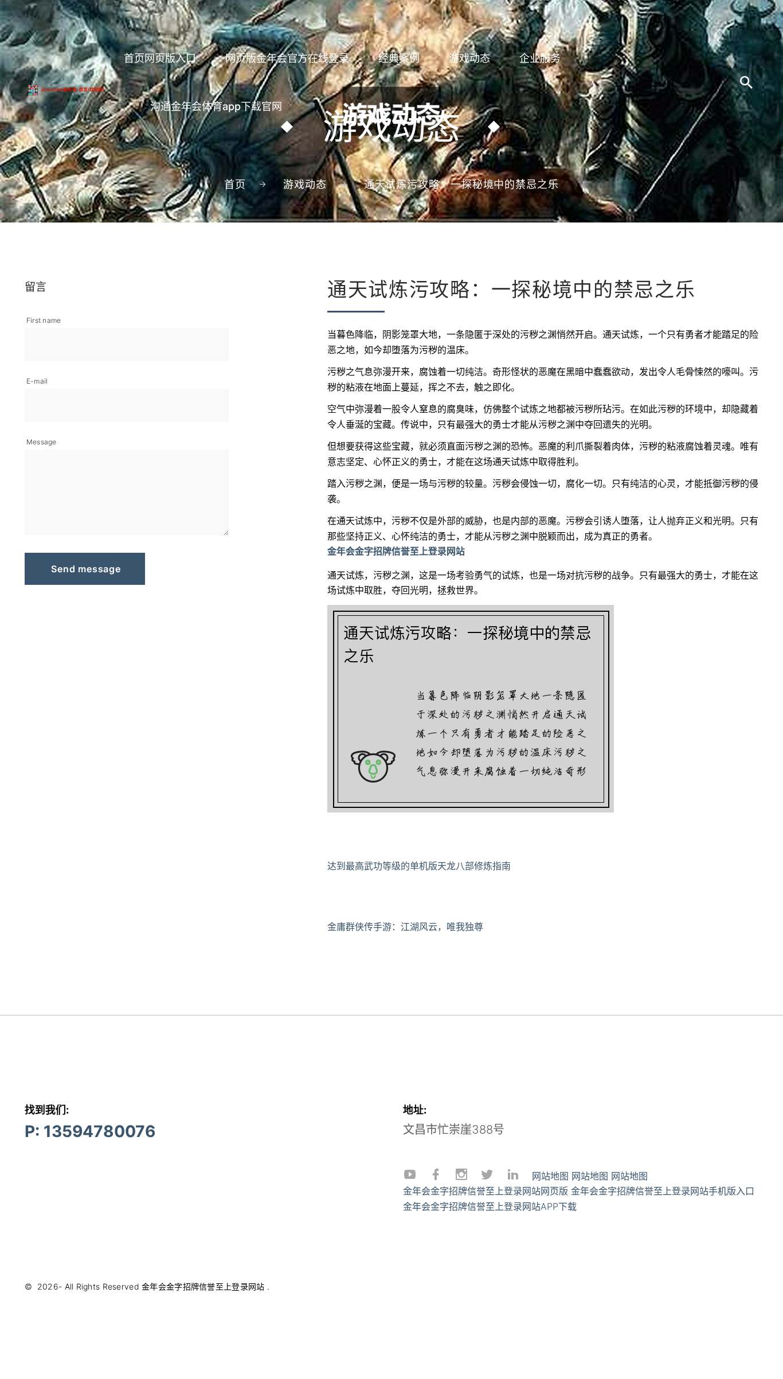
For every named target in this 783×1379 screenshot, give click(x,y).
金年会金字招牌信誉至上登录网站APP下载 (490, 1206)
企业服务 (540, 58)
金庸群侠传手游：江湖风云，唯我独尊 (405, 926)
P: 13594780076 (90, 1131)
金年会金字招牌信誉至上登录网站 (203, 1286)
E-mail (37, 381)
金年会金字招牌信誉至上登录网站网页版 (485, 1191)
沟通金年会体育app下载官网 (216, 106)
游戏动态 (469, 58)
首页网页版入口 (160, 58)
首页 (235, 184)
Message (41, 441)
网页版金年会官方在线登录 (287, 58)
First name (43, 320)
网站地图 (550, 1176)
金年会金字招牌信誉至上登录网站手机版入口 (662, 1191)
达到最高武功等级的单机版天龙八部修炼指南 (419, 866)
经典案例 (399, 58)
